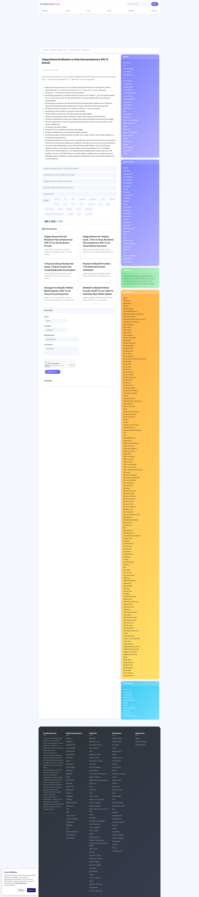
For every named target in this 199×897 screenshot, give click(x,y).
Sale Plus (126, 588)
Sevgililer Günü (117, 815)
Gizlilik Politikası (140, 745)
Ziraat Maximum (128, 675)
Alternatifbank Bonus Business (133, 314)
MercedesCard (128, 512)
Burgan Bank (127, 183)
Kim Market (127, 108)
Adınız (46, 317)
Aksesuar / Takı (94, 741)
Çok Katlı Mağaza (95, 767)
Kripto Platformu (94, 824)
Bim (124, 78)
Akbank (125, 168)
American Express (129, 316)
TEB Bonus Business (130, 612)
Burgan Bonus (128, 380)
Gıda (79, 214)
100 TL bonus (49, 209)
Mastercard (127, 216)
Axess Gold (127, 330)
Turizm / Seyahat (95, 878)
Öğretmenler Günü (118, 806)
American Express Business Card (134, 319)
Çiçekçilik (92, 764)
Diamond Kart (127, 404)
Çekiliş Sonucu (117, 758)
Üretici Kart (127, 641)
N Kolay (126, 219)
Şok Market (127, 150)
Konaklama (92, 818)
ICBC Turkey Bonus (129, 467)
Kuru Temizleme (94, 827)
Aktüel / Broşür (117, 738)
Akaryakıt (92, 738)
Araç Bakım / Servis (95, 745)
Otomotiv (92, 852)
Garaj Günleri (116, 767)
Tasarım (91, 874)
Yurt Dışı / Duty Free (96, 891)
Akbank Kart (127, 303)
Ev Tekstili (92, 790)
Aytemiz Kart (127, 695)
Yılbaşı (114, 848)
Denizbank (126, 186)
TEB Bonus (127, 609)
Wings (125, 657)
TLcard (125, 633)
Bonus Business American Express (134, 359)
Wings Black (127, 660)
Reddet (21, 890)
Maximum (154, 11)
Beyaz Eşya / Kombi (96, 761)
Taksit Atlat (115, 832)
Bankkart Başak (128, 346)
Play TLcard (127, 573)
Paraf (88, 11)
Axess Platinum (128, 335)
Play (124, 567)
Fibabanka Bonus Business (132, 430)
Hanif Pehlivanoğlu (129, 93)
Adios (125, 298)
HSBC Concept (128, 459)
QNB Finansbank (128, 228)
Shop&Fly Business (129, 596)
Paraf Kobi (126, 551)
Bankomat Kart (128, 351)
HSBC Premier (128, 462)
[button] (47, 221)
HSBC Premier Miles (130, 464)
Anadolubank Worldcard (131, 322)
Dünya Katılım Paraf (129, 414)
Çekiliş (114, 754)
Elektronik (92, 783)
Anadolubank (127, 180)
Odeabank (126, 222)
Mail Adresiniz (49, 335)
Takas (114, 828)
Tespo (125, 153)
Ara (154, 4)
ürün (100, 204)
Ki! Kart (125, 705)
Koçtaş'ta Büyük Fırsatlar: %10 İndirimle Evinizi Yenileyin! (97, 266)
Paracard (126, 541)
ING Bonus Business (130, 475)
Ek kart (79, 209)
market (56, 204)
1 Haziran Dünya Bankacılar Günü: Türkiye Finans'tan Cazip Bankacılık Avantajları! (59, 266)
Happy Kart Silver (129, 451)
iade (108, 204)
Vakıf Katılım (127, 246)
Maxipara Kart (128, 509)
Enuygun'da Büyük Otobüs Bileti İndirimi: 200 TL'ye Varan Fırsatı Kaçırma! (58, 290)
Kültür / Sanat (93, 830)
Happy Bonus (127, 441)
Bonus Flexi (127, 364)
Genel (91, 793)
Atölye (114, 748)
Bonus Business (128, 356)
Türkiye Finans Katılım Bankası (54, 214)
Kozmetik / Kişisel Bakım (97, 821)
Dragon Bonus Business (131, 411)
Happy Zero (127, 454)
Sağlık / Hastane (94, 862)
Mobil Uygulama (94, 837)
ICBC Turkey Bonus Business (133, 470)
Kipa (124, 111)
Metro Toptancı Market (130, 120)
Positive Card (127, 713)
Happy (60, 209)
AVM (90, 751)
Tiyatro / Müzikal (117, 838)
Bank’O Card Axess (129, 338)
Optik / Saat (93, 849)
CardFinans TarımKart (130, 390)
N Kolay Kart (127, 525)
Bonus (68, 11)
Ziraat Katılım (127, 262)
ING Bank (126, 210)
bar (66, 199)
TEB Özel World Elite (130, 617)
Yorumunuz (48, 344)
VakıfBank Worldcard (130, 654)
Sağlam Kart (127, 583)
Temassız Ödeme (118, 835)
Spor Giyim (92, 868)
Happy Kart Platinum (130, 448)
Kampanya (93, 199)
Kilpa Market (127, 105)
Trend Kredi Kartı (128, 636)
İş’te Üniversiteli (128, 483)
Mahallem (126, 117)
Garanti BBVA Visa (129, 438)
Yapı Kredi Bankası (129, 256)
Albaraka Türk (127, 174)
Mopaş (125, 138)
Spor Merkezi (93, 871)
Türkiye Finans (128, 240)
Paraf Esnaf (127, 549)
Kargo (91, 814)
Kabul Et (31, 890)
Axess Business (128, 324)
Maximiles (126, 488)
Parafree (126, 565)
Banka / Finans (128, 162)
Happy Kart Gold (128, 446)
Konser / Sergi (117, 790)
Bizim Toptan (127, 81)
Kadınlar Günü (117, 780)
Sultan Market (127, 147)
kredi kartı (91, 204)
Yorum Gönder (52, 372)
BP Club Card (127, 697)
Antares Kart (127, 692)
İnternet (69, 209)
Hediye (114, 770)
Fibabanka (126, 192)
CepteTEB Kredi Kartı (130, 393)
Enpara (125, 189)
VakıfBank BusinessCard (131, 646)
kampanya (82, 199)
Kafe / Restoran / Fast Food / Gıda (99, 810)
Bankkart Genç (128, 348)
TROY (125, 237)
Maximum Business (129, 496)
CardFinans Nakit (129, 388)
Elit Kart (125, 419)
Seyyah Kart (127, 591)
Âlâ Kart (126, 306)
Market (112, 199)
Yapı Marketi (93, 887)
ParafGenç (126, 557)
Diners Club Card (129, 406)
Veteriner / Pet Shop (96, 884)
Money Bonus (128, 522)
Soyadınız (47, 326)
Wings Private (127, 665)
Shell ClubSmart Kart (130, 716)
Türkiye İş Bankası (129, 243)
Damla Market (127, 90)
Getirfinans (126, 198)
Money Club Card (129, 708)
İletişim (137, 738)
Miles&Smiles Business (130, 520)
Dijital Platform (94, 770)
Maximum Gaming (129, 499)
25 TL (82, 204)
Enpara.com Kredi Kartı (130, 425)
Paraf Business (128, 543)
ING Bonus (126, 472)
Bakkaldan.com (128, 75)
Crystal (125, 396)
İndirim (114, 777)
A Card (125, 689)
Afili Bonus (126, 301)
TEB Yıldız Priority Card (131, 631)
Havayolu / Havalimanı (96, 799)
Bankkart (131, 11)
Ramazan (115, 812)
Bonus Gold (127, 369)
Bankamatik (127, 340)
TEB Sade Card (128, 623)
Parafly (125, 559)
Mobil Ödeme (116, 796)
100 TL (103, 199)
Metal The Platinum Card (131, 514)
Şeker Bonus (127, 599)
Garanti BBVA (127, 195)
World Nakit (127, 670)
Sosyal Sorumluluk (118, 822)
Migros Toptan (128, 135)
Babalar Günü (116, 751)
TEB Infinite (127, 615)
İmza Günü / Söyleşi (119, 774)
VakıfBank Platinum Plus (131, 649)
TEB (124, 234)
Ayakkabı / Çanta (94, 754)
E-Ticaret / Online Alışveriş (98, 774)
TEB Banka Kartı (128, 607)
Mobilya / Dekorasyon (96, 840)
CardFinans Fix (128, 385)
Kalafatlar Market (129, 99)
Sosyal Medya (117, 819)
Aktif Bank (126, 171)
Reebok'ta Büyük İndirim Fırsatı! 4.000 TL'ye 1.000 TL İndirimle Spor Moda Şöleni (98, 290)
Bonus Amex (127, 353)
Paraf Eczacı (127, 546)
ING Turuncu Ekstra (129, 480)
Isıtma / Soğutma (94, 803)
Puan (114, 809)
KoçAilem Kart (128, 485)
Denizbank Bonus (129, 398)
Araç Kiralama (93, 748)
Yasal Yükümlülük (141, 741)
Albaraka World (128, 309)
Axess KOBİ (127, 332)
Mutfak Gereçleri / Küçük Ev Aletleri (98, 844)
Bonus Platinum (128, 372)
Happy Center (127, 96)
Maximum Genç (128, 501)
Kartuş (125, 703)
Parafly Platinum (128, 562)
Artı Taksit (115, 745)
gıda (73, 199)
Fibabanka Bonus (129, 427)
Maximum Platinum (129, 506)
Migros (125, 126)
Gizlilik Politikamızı (21, 883)
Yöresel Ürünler (117, 851)
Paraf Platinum (128, 554)
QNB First (126, 578)
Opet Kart (126, 711)
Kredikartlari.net (50, 4)
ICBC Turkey (127, 207)
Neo (124, 528)
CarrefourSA (127, 84)
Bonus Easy (127, 361)
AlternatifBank (128, 177)
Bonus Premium (128, 375)
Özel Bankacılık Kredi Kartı (132, 536)
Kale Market (127, 102)
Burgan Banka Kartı (129, 377)
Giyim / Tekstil (93, 796)
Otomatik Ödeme (117, 803)
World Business (128, 668)
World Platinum (128, 673)
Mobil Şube (88, 209)
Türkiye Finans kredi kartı (131, 638)
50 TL (73, 204)
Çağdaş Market (128, 87)
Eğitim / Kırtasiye (94, 777)
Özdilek (125, 144)
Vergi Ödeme (116, 841)
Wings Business (128, 662)
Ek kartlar (57, 199)
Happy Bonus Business (131, 443)
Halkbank (126, 201)
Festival (114, 764)
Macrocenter (127, 114)
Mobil (65, 204)
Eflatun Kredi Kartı (129, 417)
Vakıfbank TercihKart (130, 652)
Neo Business (127, 530)
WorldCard (45, 11)
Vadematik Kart (128, 644)
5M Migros (126, 63)
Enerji (91, 786)
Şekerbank (126, 231)
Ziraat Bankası (128, 259)
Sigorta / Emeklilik (95, 865)
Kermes (114, 783)
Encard (125, 422)
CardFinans (127, 382)
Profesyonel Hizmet (95, 858)
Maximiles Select (128, 493)
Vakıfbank (126, 249)
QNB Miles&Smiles (129, 580)
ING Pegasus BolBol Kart (131, 478)
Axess (109, 11)
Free (124, 435)
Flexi (124, 433)
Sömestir (115, 825)
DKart (125, 409)
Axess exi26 (127, 327)
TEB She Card (128, 625)
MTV (113, 799)
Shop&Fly (126, 594)
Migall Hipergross (129, 123)
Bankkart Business (129, 343)
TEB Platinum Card (129, 620)
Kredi (114, 793)
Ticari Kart (88, 214)
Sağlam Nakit (127, 586)
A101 (124, 66)
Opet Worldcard (128, 533)
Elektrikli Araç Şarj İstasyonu (98, 780)
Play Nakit (126, 570)
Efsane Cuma (116, 761)
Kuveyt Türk (127, 213)
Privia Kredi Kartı (128, 575)
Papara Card (127, 538)
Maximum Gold (128, 504)
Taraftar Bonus (128, 604)
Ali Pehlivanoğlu (128, 69)
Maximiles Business (129, 491)
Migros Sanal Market (130, 132)
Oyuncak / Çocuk (95, 855)
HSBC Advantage (129, 456)
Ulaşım (91, 881)
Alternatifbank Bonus (130, 311)
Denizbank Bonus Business (132, 401)
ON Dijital (126, 225)
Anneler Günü (116, 741)
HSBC (125, 204)
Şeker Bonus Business (130, 602)
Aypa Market (127, 72)
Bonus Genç (127, 367)
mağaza (70, 214)
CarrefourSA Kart (129, 700)
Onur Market (127, 141)
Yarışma (114, 844)
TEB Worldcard (128, 628)
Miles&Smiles (127, 517)
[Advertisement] (99, 30)
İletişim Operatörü (95, 806)
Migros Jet (126, 129)
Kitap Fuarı (115, 786)
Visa (124, 253)
